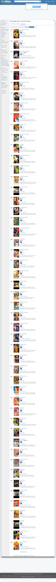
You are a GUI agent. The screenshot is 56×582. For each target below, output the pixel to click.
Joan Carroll (29, 277)
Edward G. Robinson (23, 182)
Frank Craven (22, 362)
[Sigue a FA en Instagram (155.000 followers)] (54, 4)
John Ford (22, 107)
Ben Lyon (21, 339)
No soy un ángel (23, 71)
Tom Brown (22, 287)
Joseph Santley (27, 338)
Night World (22, 239)
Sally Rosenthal (28, 55)
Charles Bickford (23, 434)
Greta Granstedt (32, 46)
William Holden (29, 120)
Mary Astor (29, 182)
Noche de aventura (24, 217)
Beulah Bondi (27, 47)
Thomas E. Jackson (25, 319)
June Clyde (22, 487)
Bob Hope (22, 297)
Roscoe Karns (30, 130)
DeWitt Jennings (23, 204)
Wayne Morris (22, 547)
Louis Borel (22, 224)
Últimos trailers (4, 59)
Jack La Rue (32, 496)
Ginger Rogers (28, 161)
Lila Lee (33, 486)
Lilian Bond (27, 109)
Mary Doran (33, 506)
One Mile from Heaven (24, 270)
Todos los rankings (5, 51)
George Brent (26, 526)
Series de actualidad (5, 69)
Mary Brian (22, 203)
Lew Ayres (22, 245)
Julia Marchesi (22, 55)
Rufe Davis (24, 298)
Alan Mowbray (28, 548)
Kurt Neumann (22, 232)
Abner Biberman (26, 256)
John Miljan (22, 507)
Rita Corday (27, 383)
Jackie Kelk (22, 89)
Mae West (22, 77)
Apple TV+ (3, 37)
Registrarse (53, 1)
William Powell (22, 161)
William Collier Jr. (33, 47)
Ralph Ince (26, 151)
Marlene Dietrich (29, 58)
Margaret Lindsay (29, 35)
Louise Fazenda (28, 193)
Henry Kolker (33, 340)
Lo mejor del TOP (4, 77)
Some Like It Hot (23, 291)
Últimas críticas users (5, 60)
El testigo (22, 144)
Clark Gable (34, 120)
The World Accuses (24, 531)
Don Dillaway (32, 203)
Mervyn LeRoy (22, 391)
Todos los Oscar (4, 86)
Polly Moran (27, 507)
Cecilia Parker (22, 318)
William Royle (31, 435)
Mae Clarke (28, 98)
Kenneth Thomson (29, 183)
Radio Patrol (22, 480)
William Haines (22, 506)
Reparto (23, 23)
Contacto (3, 93)
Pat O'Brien (32, 108)
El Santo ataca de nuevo (25, 165)
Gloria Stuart (28, 108)
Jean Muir (22, 526)
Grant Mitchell (33, 150)
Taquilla (3, 57)
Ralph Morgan (28, 162)
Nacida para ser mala (24, 82)
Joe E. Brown (22, 392)
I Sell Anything (23, 510)
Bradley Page (33, 497)
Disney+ (3, 36)
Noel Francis (22, 497)
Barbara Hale (28, 382)
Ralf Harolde (25, 78)
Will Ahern (28, 204)
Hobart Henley (22, 243)
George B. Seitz (23, 463)
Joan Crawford (22, 119)
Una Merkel (31, 297)
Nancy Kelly (26, 255)
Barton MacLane (29, 36)
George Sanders (23, 171)
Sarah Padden (27, 362)
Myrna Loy (22, 130)
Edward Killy (22, 380)
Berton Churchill (32, 403)
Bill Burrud (22, 308)
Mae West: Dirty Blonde (24, 51)
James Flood (22, 128)
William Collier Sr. (23, 329)
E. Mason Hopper (23, 201)
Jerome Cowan (24, 172)
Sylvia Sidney (27, 46)
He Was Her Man (23, 355)
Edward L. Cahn (23, 370)
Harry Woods (33, 372)
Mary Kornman (28, 475)
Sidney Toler (26, 487)
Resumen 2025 (4, 87)
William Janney (33, 330)
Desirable (22, 520)
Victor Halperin (22, 443)
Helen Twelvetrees (27, 339)
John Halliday (22, 527)
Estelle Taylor (22, 47)
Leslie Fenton (22, 99)
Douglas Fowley (32, 276)
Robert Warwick (31, 476)
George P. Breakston (26, 330)
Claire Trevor (22, 276)
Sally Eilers (27, 350)
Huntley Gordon (31, 308)
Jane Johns (26, 308)
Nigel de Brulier (22, 58)
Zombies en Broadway (24, 134)
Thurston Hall (22, 383)
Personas (13, 23)
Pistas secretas (23, 418)
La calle (21, 40)
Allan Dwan (22, 275)
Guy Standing (33, 424)
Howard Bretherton (23, 473)
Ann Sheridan (28, 424)
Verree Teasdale (32, 526)
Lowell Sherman (23, 86)
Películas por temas (5, 63)
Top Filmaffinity (4, 76)
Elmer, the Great (23, 386)
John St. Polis (26, 476)
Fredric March (22, 496)
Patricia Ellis (27, 392)
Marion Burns (32, 88)
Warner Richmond (32, 319)
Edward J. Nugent (32, 151)
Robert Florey (22, 514)
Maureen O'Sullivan (27, 287)
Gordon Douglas (23, 138)
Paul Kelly (32, 161)
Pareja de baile (23, 344)
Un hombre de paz (23, 365)
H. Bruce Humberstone (24, 546)
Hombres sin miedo (24, 102)
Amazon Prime (4, 33)
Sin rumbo (22, 407)
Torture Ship (22, 439)
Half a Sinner (22, 397)
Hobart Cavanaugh (26, 517)
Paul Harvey (26, 89)
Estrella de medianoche (24, 155)
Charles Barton (22, 422)
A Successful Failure (24, 323)
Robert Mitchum (23, 382)
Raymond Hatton (23, 372)
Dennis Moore (26, 435)
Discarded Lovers (23, 207)
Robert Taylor (22, 465)
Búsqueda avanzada (38, 2)
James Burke (28, 340)
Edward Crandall (26, 351)
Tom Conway (22, 223)
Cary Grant (26, 77)
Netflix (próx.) (4, 32)
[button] (54, 21)
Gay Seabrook (29, 404)
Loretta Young (22, 88)
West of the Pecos (23, 376)
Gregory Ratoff (31, 77)
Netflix (3, 31)
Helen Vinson (34, 182)
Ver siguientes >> (23, 551)
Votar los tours (4, 22)
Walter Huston (22, 150)
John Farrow (22, 170)
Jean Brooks (33, 224)
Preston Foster (27, 393)
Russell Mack (22, 191)
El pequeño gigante (24, 176)
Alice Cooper (33, 57)
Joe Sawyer (33, 425)
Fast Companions (23, 281)
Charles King (28, 506)
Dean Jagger (27, 131)
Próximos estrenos (5, 30)
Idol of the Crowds (23, 301)
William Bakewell (23, 120)
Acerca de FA (4, 92)
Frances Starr (27, 150)
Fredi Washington (23, 277)
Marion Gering (22, 453)
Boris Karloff (31, 245)
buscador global (31, 555)
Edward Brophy (32, 223)
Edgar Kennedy (22, 548)
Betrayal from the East (24, 249)
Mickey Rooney (31, 288)
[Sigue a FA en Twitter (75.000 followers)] (52, 4)
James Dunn (22, 350)
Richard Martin (33, 382)
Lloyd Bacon (22, 359)
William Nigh (22, 432)
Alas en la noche (23, 124)
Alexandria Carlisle (23, 404)
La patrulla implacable (24, 29)
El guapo (22, 92)
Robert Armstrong (23, 36)
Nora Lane (31, 351)
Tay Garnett (22, 412)
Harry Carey (27, 371)
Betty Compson (30, 414)
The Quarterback (23, 541)
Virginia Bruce (27, 465)
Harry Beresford (27, 57)
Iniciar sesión (4, 23)
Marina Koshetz (23, 425)
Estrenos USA (4, 47)
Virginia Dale (27, 547)
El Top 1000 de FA (5, 52)
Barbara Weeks (27, 214)
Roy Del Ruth (22, 97)
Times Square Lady (24, 459)
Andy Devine (25, 288)
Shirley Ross (26, 297)
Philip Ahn (31, 256)
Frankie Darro (22, 475)
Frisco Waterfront (23, 333)
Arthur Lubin (22, 306)
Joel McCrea (26, 403)
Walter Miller (22, 46)
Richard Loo (30, 255)
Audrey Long (27, 223)
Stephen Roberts (23, 159)
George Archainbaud (23, 296)
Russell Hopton (31, 89)
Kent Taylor (30, 78)
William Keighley (23, 34)
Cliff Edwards (32, 119)
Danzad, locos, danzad (24, 113)
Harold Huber (33, 362)
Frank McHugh (32, 392)
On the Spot (22, 469)
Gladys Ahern (32, 204)
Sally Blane (22, 151)
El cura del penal (23, 428)
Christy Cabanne (23, 264)
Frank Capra (22, 65)
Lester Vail (27, 119)
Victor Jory (32, 361)
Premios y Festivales (5, 85)
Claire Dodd (22, 393)
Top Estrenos (4, 78)
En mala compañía (23, 490)
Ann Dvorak (34, 35)
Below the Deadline (24, 312)
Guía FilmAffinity (5, 65)
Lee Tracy (22, 255)
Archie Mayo (22, 525)
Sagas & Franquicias (5, 64)
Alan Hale (31, 413)
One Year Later (23, 197)
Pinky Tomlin (32, 465)
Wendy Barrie (28, 171)
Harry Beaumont (23, 118)
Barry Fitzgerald (30, 172)
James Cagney (22, 35)
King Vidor (22, 45)
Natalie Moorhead (23, 213)
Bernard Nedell (29, 298)
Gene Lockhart (22, 162)
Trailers (3, 58)
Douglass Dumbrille (28, 99)
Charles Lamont (23, 535)
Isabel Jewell (29, 466)
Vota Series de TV (5, 72)
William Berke (22, 254)
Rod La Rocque (33, 339)
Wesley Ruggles (23, 76)
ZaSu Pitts (33, 193)
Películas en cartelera (5, 29)
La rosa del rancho (23, 449)
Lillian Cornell (32, 547)
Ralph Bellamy (22, 108)
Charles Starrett (28, 527)
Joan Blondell (28, 361)
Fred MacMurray (23, 424)
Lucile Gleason (29, 329)
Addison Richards (27, 224)
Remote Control (23, 500)
